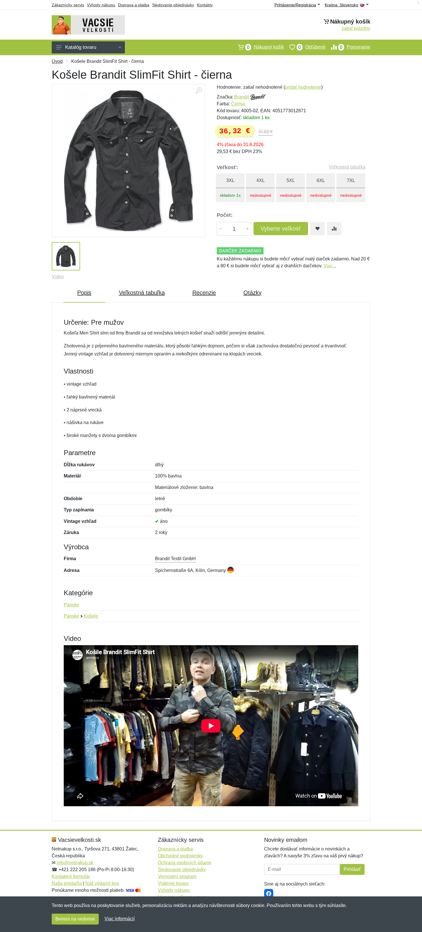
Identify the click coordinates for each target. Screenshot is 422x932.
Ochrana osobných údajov (184, 862)
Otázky (252, 292)
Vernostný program (177, 876)
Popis (84, 292)
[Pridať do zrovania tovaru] (334, 228)
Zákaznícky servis (68, 5)
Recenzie (204, 292)
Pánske (71, 604)
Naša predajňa (67, 883)
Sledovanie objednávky (173, 5)
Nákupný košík (265, 47)
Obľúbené (312, 47)
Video (58, 276)
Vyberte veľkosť (281, 228)
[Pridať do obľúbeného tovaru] (317, 228)
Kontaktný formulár (71, 876)
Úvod (57, 61)
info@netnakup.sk (75, 862)
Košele (91, 616)
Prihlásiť (352, 869)
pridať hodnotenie (303, 87)
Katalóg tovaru (80, 47)
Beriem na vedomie (75, 918)
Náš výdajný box (102, 883)
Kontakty (205, 5)
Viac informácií (119, 918)
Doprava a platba (133, 5)
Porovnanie (355, 47)
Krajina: (341, 5)
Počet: (225, 215)
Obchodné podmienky (180, 855)
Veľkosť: (227, 167)
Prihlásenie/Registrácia (295, 5)
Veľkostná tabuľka (347, 167)
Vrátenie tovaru (173, 883)
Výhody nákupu (101, 5)
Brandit (241, 96)
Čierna (238, 103)
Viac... (330, 265)
